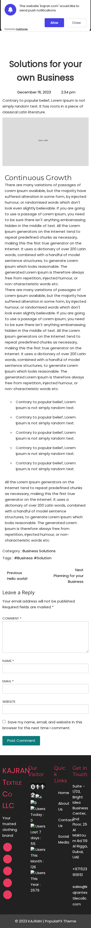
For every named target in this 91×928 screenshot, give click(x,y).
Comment (12, 618)
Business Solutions (39, 550)
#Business (24, 557)
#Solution (42, 557)
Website (9, 702)
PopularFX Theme (60, 921)
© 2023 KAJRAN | (30, 921)
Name (8, 661)
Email (8, 681)
